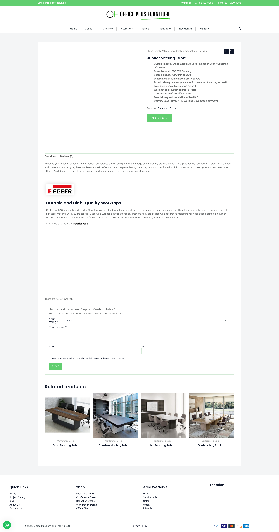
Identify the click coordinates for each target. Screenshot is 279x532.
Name (52, 346)
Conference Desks (173, 51)
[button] (95, 28)
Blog (11, 500)
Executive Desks (85, 493)
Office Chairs (83, 508)
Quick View (67, 435)
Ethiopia (147, 508)
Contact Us (15, 508)
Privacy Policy (139, 525)
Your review (58, 327)
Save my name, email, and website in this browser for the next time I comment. (88, 358)
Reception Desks (85, 500)
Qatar (146, 500)
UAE (145, 493)
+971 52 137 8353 (203, 2)
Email (144, 346)
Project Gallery (17, 497)
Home (150, 51)
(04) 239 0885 (233, 2)
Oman (146, 504)
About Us (14, 504)
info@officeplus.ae (55, 2)
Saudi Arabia (150, 497)
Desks (158, 51)
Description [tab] (51, 156)
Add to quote (159, 118)
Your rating (54, 320)
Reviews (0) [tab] (66, 156)
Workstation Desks (86, 504)
